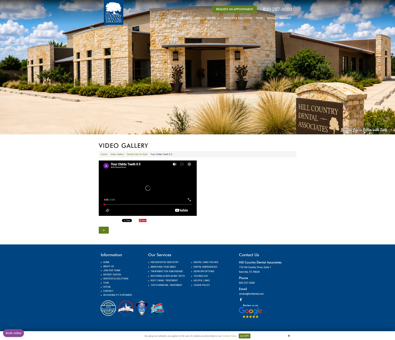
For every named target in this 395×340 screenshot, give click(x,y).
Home (104, 154)
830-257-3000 (277, 9)
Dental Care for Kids (137, 154)
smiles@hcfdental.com (251, 293)
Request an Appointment (234, 9)
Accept (244, 336)
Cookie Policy (229, 336)
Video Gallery (117, 154)
